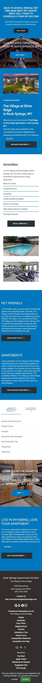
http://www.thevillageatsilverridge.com (21, 599)
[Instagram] (25, 605)
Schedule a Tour (21, 632)
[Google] (16, 605)
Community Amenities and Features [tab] (11, 409)
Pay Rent (21, 656)
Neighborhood (21, 626)
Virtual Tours (21, 635)
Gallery (21, 617)
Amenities (21, 620)
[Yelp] (19, 605)
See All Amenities (20, 223)
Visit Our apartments (15, 555)
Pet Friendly (21, 668)
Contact (21, 629)
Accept (25, 679)
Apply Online (21, 659)
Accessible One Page (21, 641)
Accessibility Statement (21, 638)
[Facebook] (22, 605)
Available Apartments (20, 144)
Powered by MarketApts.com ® (21, 611)
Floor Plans (21, 623)
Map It (20, 493)
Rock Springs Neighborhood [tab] (31, 408)
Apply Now (20, 55)
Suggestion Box (21, 665)
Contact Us (21, 596)
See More (9, 138)
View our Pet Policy (15, 338)
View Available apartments (18, 390)
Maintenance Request (21, 662)
